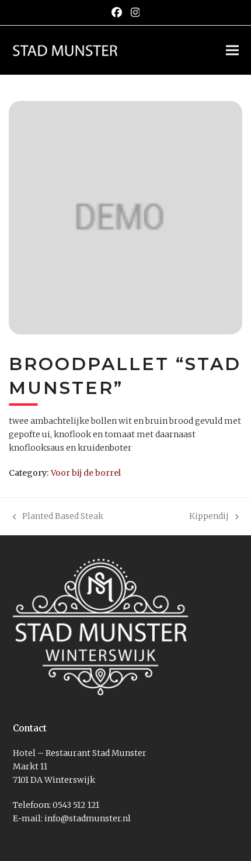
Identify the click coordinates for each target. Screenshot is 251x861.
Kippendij (209, 517)
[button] (232, 50)
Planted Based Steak (58, 517)
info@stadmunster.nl (87, 818)
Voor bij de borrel (86, 473)
